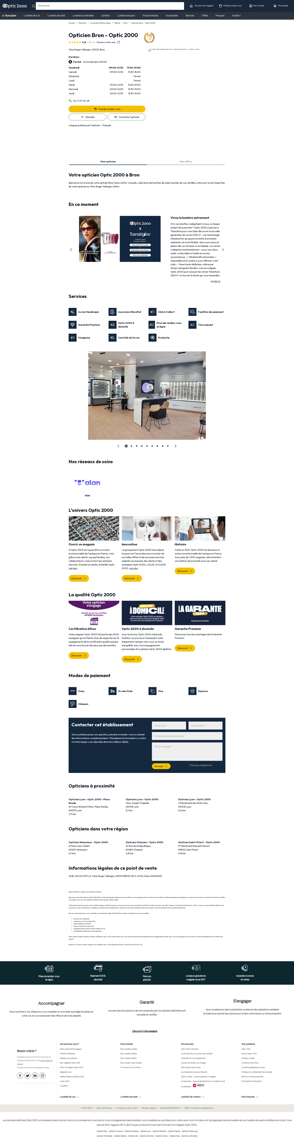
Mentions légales (149, 1108)
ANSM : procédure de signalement (198, 1108)
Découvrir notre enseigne (144, 1031)
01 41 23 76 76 (37, 1057)
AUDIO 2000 (86, 1108)
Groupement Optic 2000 (127, 1108)
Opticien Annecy (161, 1136)
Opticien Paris (102, 1131)
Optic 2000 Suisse (104, 1108)
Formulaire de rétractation (251, 1081)
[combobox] (110, 6)
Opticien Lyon (145, 1131)
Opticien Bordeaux (131, 1131)
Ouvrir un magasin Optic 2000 (71, 1068)
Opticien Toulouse (116, 1131)
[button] (71, 249)
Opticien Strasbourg (189, 1131)
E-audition (64, 1086)
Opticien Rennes (120, 1136)
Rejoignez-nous (65, 1072)
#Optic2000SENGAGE (170, 1108)
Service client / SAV (249, 1054)
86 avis (92, 42)
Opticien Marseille (159, 1131)
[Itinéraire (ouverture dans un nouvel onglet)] (174, 49)
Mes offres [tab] (186, 161)
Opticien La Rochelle (189, 1136)
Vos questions (248, 1044)
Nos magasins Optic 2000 (70, 1063)
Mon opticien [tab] (108, 161)
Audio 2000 (64, 1081)
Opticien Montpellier (104, 1136)
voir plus (73, 568)
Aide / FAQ (245, 1049)
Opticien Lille (133, 1136)
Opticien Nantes (174, 1131)
